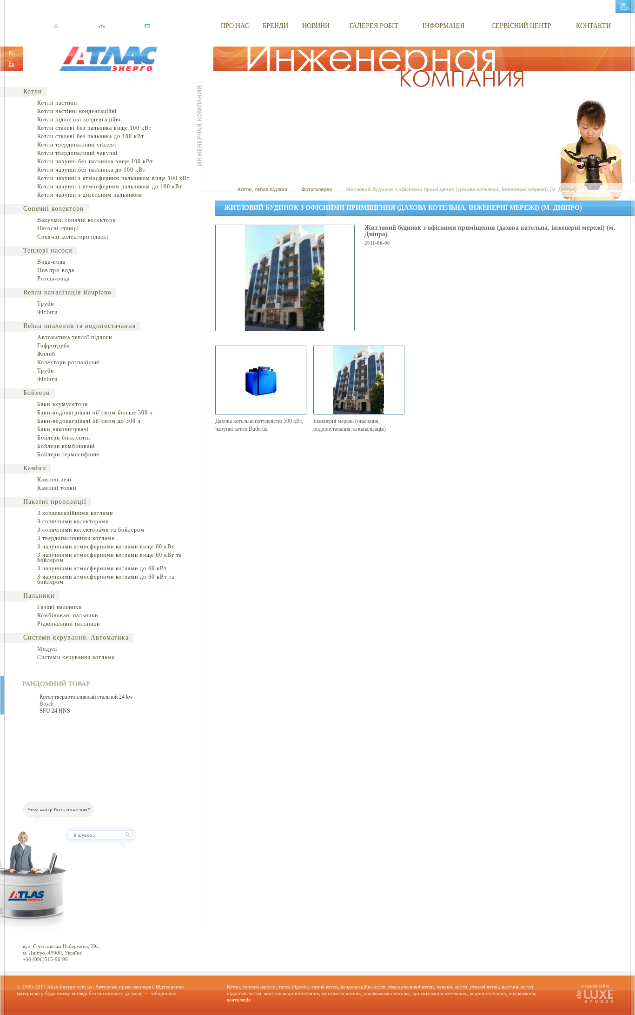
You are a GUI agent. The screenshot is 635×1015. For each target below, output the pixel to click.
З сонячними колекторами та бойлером (91, 530)
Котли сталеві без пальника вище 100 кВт (94, 128)
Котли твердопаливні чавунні (77, 153)
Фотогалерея (316, 190)
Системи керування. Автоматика (76, 637)
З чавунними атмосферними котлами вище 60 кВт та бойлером (109, 557)
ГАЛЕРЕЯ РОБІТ (374, 25)
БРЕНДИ (275, 25)
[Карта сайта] (102, 26)
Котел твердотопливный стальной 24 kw (86, 697)
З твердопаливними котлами (76, 538)
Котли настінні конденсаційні (77, 111)
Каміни (34, 468)
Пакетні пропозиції (54, 501)
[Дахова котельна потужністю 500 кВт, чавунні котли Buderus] (260, 412)
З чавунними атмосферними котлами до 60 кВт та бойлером (105, 579)
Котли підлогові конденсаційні (79, 119)
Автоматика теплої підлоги (74, 337)
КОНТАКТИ (593, 25)
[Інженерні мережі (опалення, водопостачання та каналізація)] (358, 412)
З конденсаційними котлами (75, 513)
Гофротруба (53, 345)
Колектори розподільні (68, 362)
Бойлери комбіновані (66, 446)
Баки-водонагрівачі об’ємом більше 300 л (95, 412)
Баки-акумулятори (62, 404)
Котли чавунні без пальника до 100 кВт (91, 170)
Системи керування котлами (76, 657)
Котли (32, 91)
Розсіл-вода (53, 278)
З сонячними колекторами (73, 521)
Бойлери (36, 392)
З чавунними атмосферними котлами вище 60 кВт (105, 546)
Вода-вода (51, 262)
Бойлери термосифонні (68, 454)
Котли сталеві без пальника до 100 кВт (90, 136)
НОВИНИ (316, 25)
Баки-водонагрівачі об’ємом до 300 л (89, 421)
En (11, 63)
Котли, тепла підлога (262, 190)
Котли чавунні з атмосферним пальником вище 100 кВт (113, 178)
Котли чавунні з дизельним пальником (89, 195)
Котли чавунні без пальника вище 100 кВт (95, 161)
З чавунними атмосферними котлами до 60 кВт (102, 568)
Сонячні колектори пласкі (72, 237)
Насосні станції (58, 228)
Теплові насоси (48, 250)
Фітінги (47, 312)
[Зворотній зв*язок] (147, 26)
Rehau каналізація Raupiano (67, 292)
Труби (45, 303)
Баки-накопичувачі (63, 429)
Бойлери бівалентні (63, 437)
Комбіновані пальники (67, 615)
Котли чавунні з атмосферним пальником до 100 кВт (109, 186)
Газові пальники (59, 607)
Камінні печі (54, 479)
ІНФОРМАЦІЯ (443, 25)
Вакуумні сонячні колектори (76, 220)
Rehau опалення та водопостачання (79, 325)
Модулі (47, 649)
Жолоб (46, 354)
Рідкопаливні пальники (68, 624)
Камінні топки (56, 488)
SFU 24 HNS (55, 711)
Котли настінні (57, 103)
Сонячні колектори (53, 208)
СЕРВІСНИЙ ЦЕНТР (521, 25)
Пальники (39, 595)
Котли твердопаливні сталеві (76, 144)
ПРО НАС (235, 25)
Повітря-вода (55, 270)
